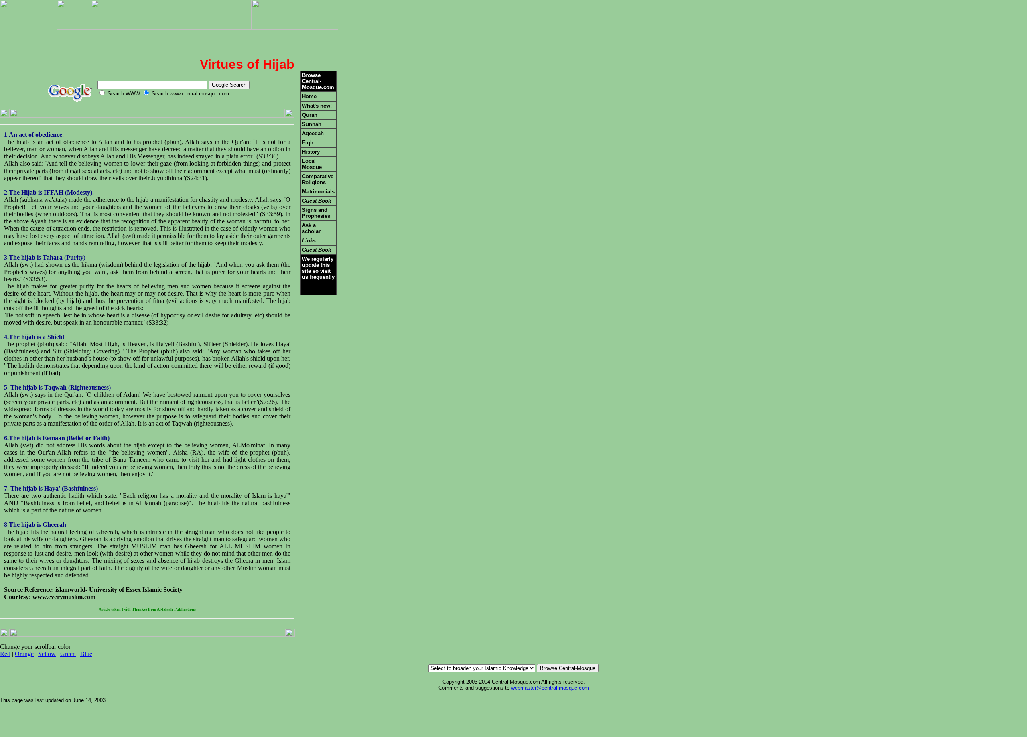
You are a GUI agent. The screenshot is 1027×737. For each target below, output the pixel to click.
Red (5, 653)
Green (68, 653)
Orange (24, 653)
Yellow (47, 653)
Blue (86, 653)
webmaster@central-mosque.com (550, 688)
